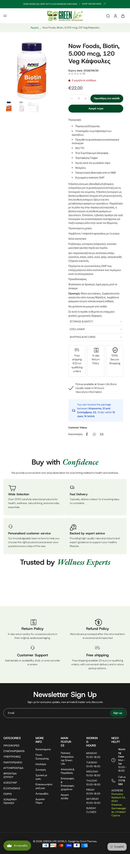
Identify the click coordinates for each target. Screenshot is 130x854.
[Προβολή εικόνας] (8, 106)
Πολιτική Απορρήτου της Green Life (67, 758)
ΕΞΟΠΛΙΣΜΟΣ (11, 788)
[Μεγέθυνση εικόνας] (32, 71)
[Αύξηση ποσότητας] (85, 98)
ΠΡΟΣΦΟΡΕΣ (11, 746)
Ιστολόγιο (41, 764)
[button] (5, 15)
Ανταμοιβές (42, 793)
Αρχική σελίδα (65, 796)
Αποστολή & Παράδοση (67, 771)
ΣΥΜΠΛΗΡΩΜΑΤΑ (14, 751)
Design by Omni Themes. (82, 841)
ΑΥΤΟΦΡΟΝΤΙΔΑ (13, 768)
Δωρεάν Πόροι (40, 801)
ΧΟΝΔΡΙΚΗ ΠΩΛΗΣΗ (10, 801)
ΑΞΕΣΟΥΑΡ (10, 783)
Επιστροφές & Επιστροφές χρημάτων (67, 784)
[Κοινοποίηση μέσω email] (101, 434)
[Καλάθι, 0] (123, 16)
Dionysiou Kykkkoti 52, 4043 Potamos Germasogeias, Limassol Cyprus (118, 804)
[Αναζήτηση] (108, 15)
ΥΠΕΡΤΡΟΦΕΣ (12, 757)
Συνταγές (41, 770)
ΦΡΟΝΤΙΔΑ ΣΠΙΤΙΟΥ (10, 775)
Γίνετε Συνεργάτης (42, 756)
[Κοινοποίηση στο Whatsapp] (94, 434)
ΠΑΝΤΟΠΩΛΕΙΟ (12, 762)
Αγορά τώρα (96, 108)
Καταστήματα (43, 749)
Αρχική (34, 27)
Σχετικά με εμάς (41, 777)
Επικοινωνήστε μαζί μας (43, 786)
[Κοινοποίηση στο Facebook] (87, 434)
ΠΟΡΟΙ (7, 794)
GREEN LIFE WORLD (55, 841)
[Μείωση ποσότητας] (72, 98)
